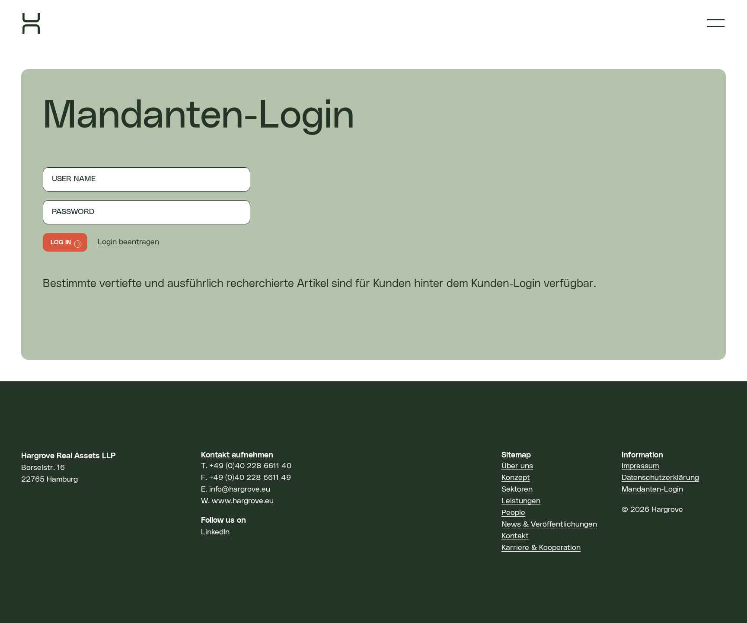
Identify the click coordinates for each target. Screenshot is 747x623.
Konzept (515, 478)
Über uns (517, 466)
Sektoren (517, 489)
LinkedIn (215, 532)
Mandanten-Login (652, 489)
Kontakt (515, 536)
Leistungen (520, 501)
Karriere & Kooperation (541, 548)
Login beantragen (128, 242)
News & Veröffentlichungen (549, 524)
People (513, 513)
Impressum (640, 466)
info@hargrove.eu (239, 489)
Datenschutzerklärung (660, 478)
